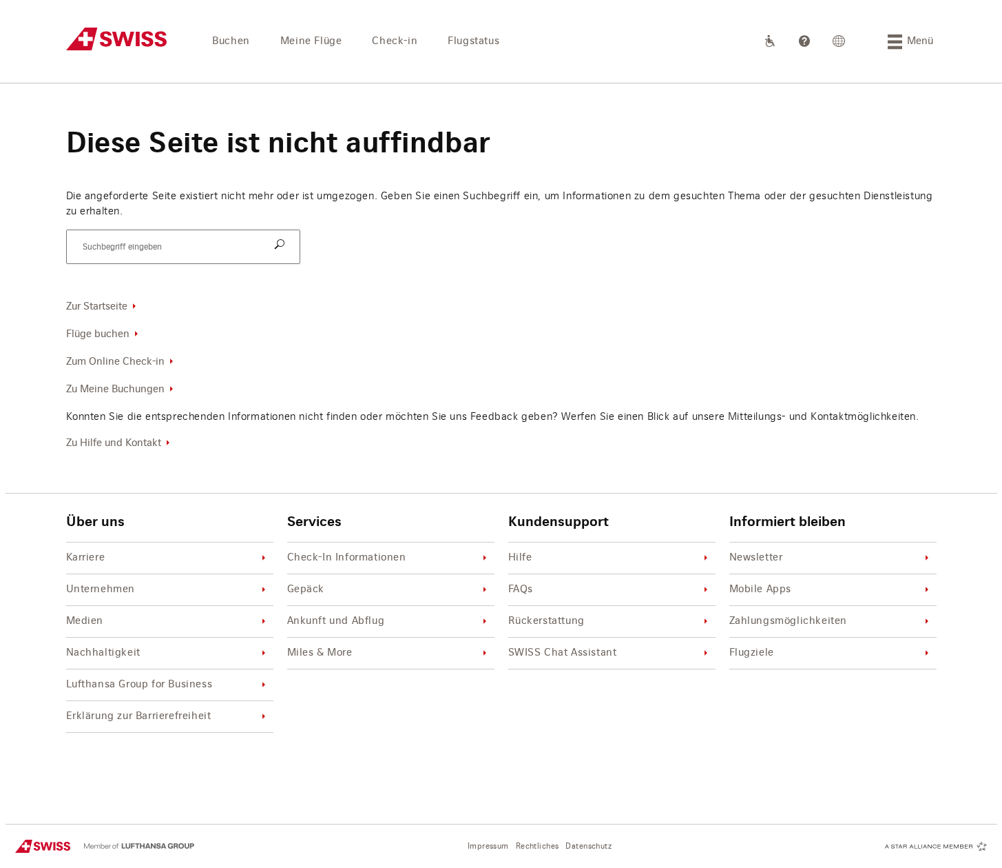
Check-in (394, 41)
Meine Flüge (311, 41)
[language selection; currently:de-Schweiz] (839, 41)
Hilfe (520, 558)
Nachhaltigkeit (103, 653)
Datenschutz (588, 846)
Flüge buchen (97, 334)
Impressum (488, 846)
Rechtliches (537, 846)
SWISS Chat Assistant (562, 653)
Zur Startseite (96, 307)
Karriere (85, 558)
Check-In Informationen (346, 558)
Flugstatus (473, 41)
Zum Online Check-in (115, 362)
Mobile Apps (760, 589)
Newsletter (756, 558)
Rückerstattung (546, 621)
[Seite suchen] (282, 245)
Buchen (231, 41)
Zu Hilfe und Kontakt (113, 443)
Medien (85, 621)
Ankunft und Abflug (336, 621)
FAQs (520, 589)
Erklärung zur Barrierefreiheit (138, 716)
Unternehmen (101, 589)
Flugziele (751, 653)
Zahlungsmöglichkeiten (788, 621)
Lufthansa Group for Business (139, 684)
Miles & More (320, 653)
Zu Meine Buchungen (115, 389)
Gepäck (306, 589)
